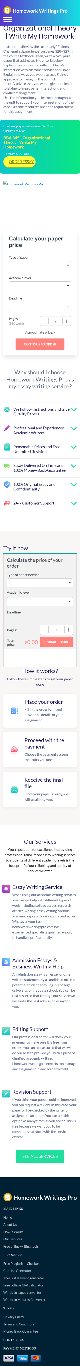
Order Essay (21, 161)
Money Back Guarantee (20, 1331)
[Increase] (66, 321)
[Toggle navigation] (7, 19)
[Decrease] (44, 321)
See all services (40, 1156)
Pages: (12, 630)
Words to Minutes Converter (24, 1300)
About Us (10, 1224)
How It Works (13, 1232)
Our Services (12, 1239)
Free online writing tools (21, 1246)
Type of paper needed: (23, 574)
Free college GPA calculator (23, 1285)
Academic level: (18, 592)
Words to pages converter (22, 1292)
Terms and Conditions (19, 1324)
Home (7, 1217)
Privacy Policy (13, 1317)
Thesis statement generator (23, 1278)
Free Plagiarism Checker (21, 1263)
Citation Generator (17, 1271)
